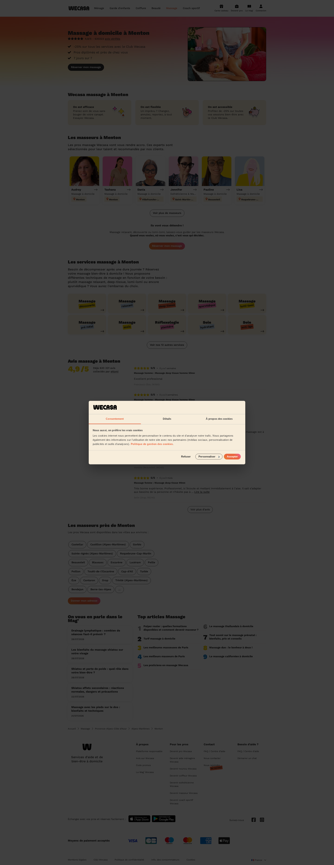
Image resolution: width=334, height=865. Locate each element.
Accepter (232, 456)
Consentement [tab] (115, 418)
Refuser (186, 456)
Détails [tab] (167, 418)
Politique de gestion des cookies (152, 444)
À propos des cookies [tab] (219, 418)
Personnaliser (206, 456)
